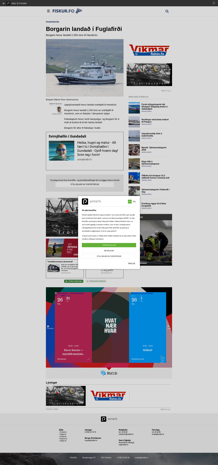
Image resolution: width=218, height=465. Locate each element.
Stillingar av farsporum (109, 256)
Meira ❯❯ (131, 263)
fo (130, 202)
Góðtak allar (109, 245)
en (134, 202)
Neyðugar (109, 251)
